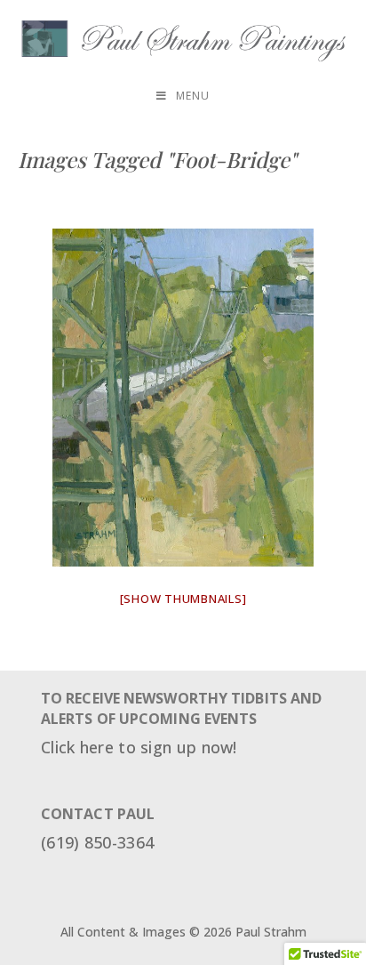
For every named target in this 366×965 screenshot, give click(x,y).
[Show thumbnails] (183, 599)
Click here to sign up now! (139, 747)
